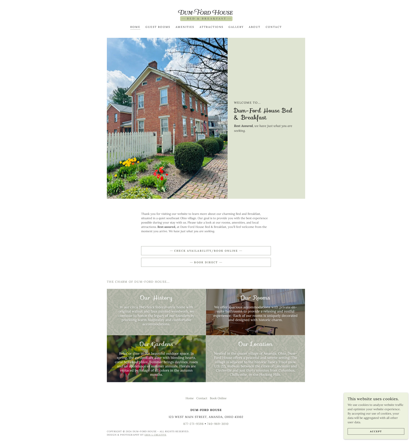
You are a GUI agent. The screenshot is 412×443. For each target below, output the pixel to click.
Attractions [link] (212, 26)
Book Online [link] (218, 398)
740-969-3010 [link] (218, 424)
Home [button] (190, 398)
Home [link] (135, 26)
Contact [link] (274, 26)
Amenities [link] (185, 26)
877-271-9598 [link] (193, 424)
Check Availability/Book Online (206, 250)
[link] (206, 15)
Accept (376, 431)
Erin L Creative (155, 434)
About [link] (254, 26)
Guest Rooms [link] (157, 26)
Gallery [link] (236, 26)
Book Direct (206, 262)
